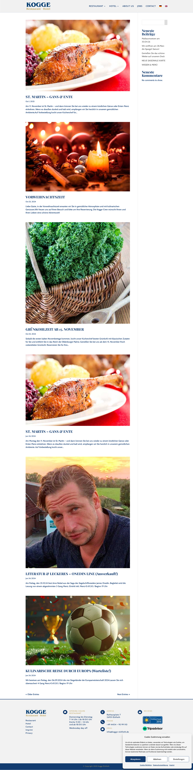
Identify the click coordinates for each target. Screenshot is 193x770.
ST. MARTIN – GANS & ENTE (49, 96)
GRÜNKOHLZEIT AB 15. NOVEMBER (55, 329)
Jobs (139, 6)
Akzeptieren (135, 759)
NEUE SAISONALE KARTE (153, 60)
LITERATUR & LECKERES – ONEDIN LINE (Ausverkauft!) (72, 573)
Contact (151, 6)
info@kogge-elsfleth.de (118, 732)
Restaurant (96, 6)
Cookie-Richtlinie (146, 765)
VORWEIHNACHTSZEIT (45, 197)
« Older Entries (32, 694)
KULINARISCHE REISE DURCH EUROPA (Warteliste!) (68, 670)
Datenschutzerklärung (160, 765)
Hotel (112, 6)
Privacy (29, 733)
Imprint (171, 765)
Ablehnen (157, 759)
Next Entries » (123, 694)
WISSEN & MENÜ (150, 65)
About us (128, 6)
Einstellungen (178, 759)
